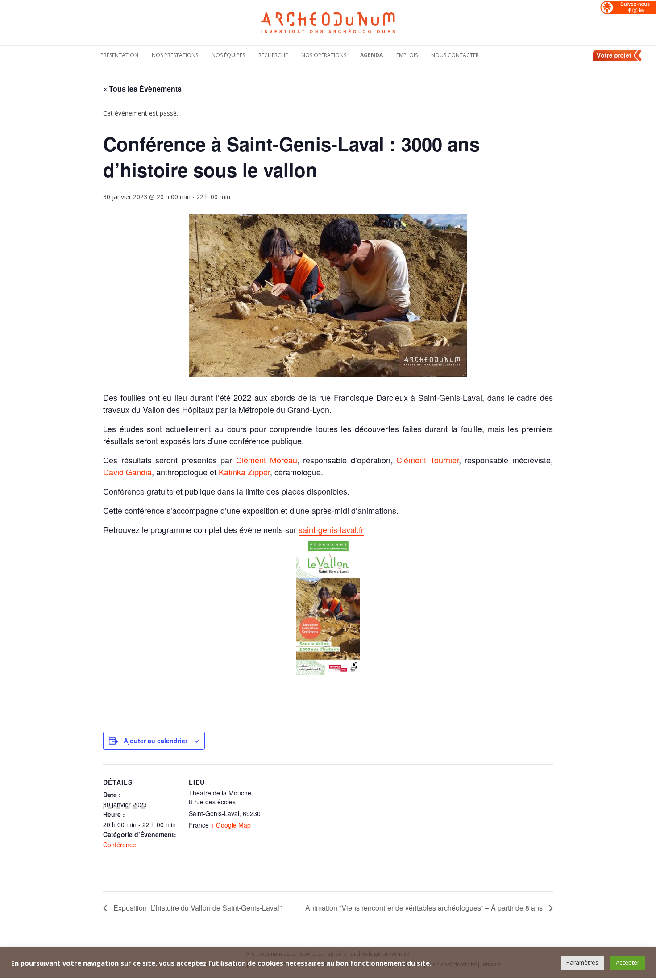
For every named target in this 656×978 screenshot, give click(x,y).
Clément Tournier (427, 460)
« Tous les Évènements (142, 88)
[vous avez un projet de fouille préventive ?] (618, 59)
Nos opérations (323, 55)
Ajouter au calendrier (155, 740)
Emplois (407, 55)
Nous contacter (455, 55)
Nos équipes (228, 55)
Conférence (119, 844)
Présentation (119, 55)
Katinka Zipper (244, 472)
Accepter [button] (627, 962)
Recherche (273, 55)
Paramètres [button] (582, 962)
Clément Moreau (266, 460)
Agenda (371, 55)
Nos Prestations (175, 55)
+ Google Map (231, 824)
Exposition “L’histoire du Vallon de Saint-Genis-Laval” (197, 908)
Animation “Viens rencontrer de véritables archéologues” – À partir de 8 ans (424, 908)
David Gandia (127, 472)
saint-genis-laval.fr (331, 529)
